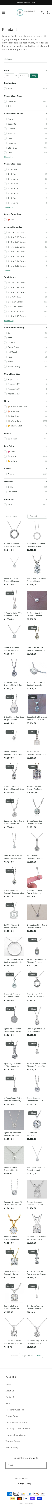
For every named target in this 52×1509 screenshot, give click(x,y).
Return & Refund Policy (16, 1422)
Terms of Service (13, 1441)
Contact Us (11, 1397)
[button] (3, 12)
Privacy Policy (12, 1416)
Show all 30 (8, 321)
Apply (34, 76)
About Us (10, 1390)
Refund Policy (12, 1447)
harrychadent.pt (28, 1503)
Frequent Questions (15, 1410)
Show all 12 (8, 270)
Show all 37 (8, 207)
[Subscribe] (43, 1465)
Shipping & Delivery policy (18, 1428)
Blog (8, 1403)
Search (9, 1384)
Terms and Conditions (16, 1435)
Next (39, 1356)
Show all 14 (8, 157)
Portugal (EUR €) (24, 1484)
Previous (14, 1356)
